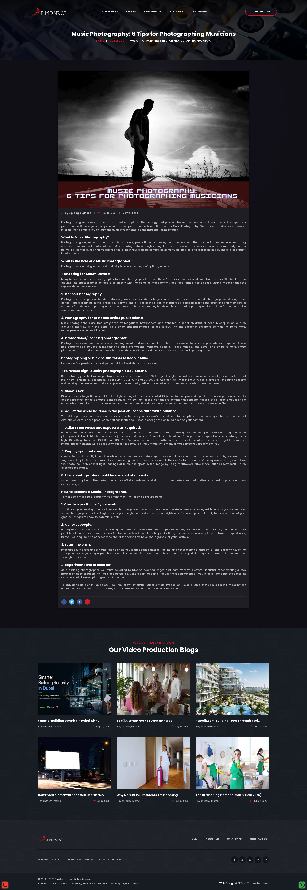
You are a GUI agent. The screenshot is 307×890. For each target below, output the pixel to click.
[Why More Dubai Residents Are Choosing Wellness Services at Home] (153, 763)
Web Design (227, 883)
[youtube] (266, 859)
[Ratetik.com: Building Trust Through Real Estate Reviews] (232, 688)
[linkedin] (258, 859)
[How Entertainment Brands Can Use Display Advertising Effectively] (74, 763)
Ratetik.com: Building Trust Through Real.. (228, 721)
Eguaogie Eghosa (80, 213)
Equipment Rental (49, 859)
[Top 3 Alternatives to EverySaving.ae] (153, 688)
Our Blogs (116, 41)
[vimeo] (250, 859)
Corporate (110, 11)
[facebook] (234, 859)
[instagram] (242, 859)
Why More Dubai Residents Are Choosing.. (148, 795)
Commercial (152, 11)
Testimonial (200, 11)
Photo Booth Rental (80, 859)
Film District (61, 879)
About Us (212, 839)
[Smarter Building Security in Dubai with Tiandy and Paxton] (74, 688)
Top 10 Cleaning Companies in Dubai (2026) (229, 795)
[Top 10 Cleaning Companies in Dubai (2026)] (232, 763)
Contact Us (261, 11)
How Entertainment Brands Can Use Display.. (72, 795)
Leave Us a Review (110, 859)
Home (100, 41)
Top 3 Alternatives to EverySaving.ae (144, 721)
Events (131, 11)
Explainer (176, 11)
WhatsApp (234, 839)
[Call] (5, 885)
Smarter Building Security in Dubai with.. (68, 721)
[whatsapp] (302, 885)
